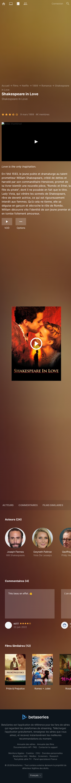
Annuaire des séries (26, 744)
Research (54, 756)
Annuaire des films (45, 744)
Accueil (5, 85)
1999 (35, 85)
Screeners (43, 756)
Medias (32, 756)
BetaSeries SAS (20, 756)
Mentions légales (16, 753)
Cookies (30, 753)
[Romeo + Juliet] (42, 669)
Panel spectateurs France (45, 759)
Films (15, 85)
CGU (38, 753)
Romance (46, 85)
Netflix (25, 85)
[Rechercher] (68, 3)
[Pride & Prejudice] (15, 669)
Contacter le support (48, 747)
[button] (15, 546)
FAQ (35, 747)
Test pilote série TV (23, 759)
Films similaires (53, 505)
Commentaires (28, 505)
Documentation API (22, 747)
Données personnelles (52, 753)
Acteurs (8, 505)
